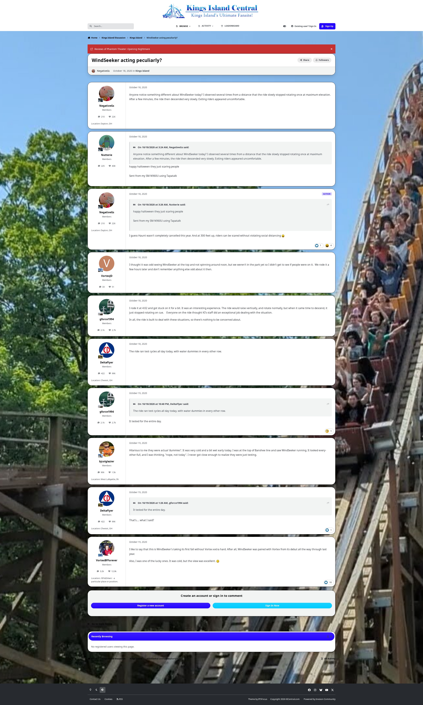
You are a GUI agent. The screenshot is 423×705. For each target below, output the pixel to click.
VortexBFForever (106, 560)
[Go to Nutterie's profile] (107, 142)
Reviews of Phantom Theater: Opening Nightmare (122, 49)
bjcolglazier (106, 461)
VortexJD (106, 276)
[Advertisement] (211, 672)
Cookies (108, 699)
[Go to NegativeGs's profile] (93, 71)
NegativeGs (103, 70)
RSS (121, 699)
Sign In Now (272, 605)
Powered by (319, 699)
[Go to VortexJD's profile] (107, 263)
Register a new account (150, 605)
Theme (251, 699)
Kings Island (142, 70)
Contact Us (95, 699)
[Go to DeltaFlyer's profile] (107, 350)
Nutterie (106, 155)
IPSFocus (262, 699)
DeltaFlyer (106, 362)
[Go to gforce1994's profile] (107, 307)
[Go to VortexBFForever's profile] (107, 548)
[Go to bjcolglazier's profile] (107, 449)
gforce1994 (107, 319)
